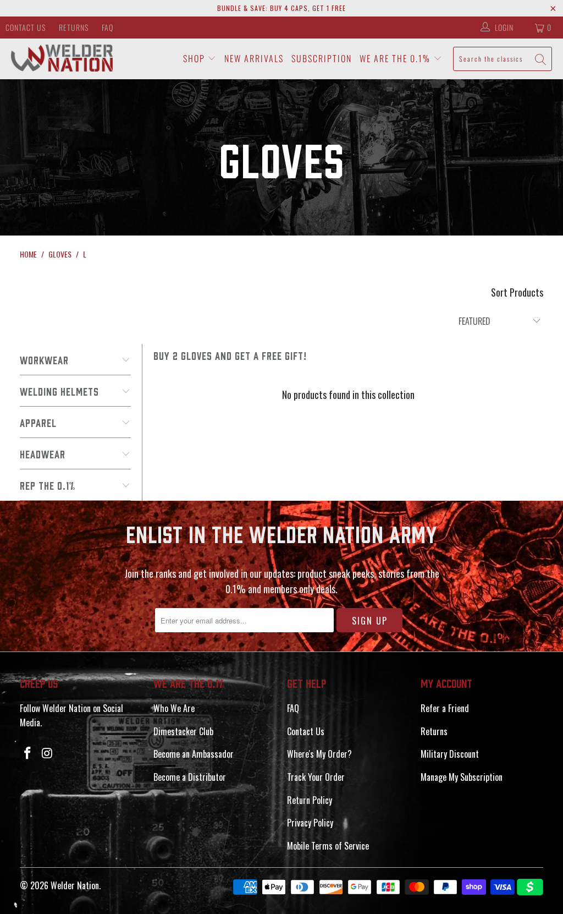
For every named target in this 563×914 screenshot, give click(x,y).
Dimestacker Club (183, 731)
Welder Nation (75, 885)
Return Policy (309, 800)
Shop (195, 58)
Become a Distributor (189, 777)
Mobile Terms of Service (328, 845)
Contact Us (25, 27)
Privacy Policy (310, 822)
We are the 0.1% (396, 58)
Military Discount (450, 753)
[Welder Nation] (62, 59)
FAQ (107, 27)
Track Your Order (316, 777)
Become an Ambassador (193, 753)
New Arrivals (254, 58)
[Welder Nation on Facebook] (28, 752)
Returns (74, 27)
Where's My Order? (319, 753)
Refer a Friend (445, 708)
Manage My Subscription (462, 777)
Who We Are (174, 708)
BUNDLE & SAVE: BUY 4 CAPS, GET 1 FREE (281, 8)
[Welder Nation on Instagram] (47, 752)
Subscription (321, 58)
